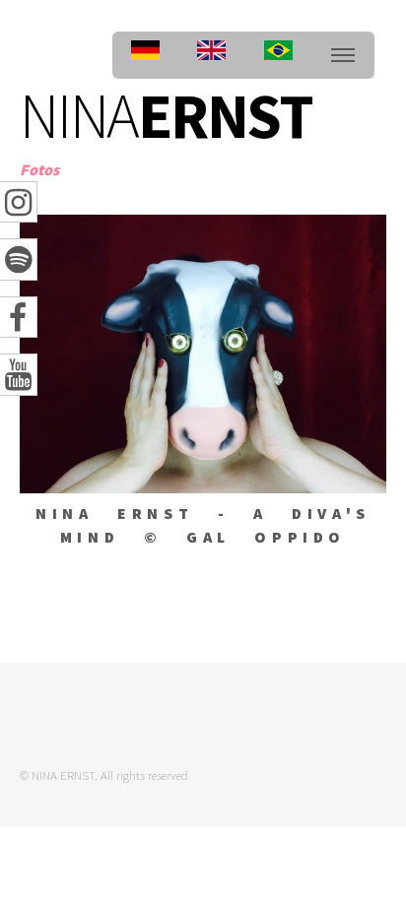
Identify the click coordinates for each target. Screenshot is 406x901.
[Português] (278, 55)
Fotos (39, 169)
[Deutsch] (145, 55)
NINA (166, 115)
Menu (342, 55)
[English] (211, 55)
